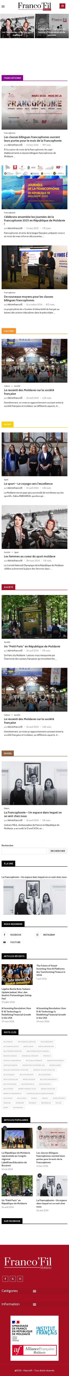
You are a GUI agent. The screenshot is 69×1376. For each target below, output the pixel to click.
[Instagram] (20, 1278)
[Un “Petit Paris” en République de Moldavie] (34, 617)
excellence (21, 1098)
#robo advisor (29, 1079)
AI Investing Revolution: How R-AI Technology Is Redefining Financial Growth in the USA (16, 1013)
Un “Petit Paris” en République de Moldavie (32, 646)
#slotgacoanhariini (48, 1079)
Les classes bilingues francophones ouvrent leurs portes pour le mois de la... (17, 32)
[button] (4, 38)
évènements (18, 1108)
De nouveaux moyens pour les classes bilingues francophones (17, 57)
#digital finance (10, 1056)
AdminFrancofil (15, 144)
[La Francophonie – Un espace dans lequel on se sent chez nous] (34, 783)
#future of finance (34, 1061)
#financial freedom (30, 1056)
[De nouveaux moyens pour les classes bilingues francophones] (17, 51)
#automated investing (12, 1051)
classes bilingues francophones (40, 1093)
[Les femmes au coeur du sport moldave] (34, 527)
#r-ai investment (26, 1075)
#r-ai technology (10, 1079)
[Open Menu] (3, 6)
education (7, 1098)
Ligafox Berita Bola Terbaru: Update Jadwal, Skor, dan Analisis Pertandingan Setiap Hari (16, 994)
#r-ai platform (44, 1075)
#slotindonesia (10, 1084)
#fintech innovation (12, 1061)
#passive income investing (44, 1070)
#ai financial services (27, 1042)
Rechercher (7, 845)
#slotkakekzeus (27, 1084)
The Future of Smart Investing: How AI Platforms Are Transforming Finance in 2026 (50, 970)
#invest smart (55, 1065)
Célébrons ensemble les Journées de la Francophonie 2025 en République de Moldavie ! (34, 220)
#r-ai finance (9, 1075)
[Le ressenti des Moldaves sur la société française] (34, 361)
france (45, 1098)
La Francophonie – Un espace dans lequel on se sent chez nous (34, 877)
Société (59, 1103)
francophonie (59, 1098)
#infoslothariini (10, 1065)
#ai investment (47, 1042)
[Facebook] (5, 1278)
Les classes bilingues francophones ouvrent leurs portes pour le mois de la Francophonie (33, 138)
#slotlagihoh (45, 1084)
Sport (5, 1108)
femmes (34, 1098)
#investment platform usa (33, 1065)
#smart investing (48, 1089)
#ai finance (8, 1042)
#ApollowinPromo (46, 1046)
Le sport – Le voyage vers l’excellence (28, 483)
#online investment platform (15, 1070)
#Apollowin (28, 1046)
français (7, 1103)
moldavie (32, 1103)
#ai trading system (11, 1046)
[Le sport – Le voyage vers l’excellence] (34, 454)
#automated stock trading (38, 1051)
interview (19, 1103)
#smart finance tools (27, 1089)
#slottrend (8, 1089)
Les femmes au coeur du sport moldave (29, 556)
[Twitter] (12, 1278)
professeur (46, 1103)
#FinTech (47, 1056)
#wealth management (12, 1093)
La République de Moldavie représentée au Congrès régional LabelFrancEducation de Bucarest (51, 55)
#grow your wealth (55, 1061)
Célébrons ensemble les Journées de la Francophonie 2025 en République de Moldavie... (52, 30)
